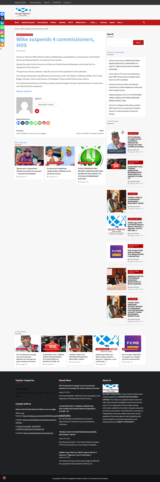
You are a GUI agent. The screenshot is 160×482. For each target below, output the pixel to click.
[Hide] (1, 49)
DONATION (57, 2)
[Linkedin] (27, 123)
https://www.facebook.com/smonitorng (38, 433)
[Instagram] (44, 123)
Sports (112, 22)
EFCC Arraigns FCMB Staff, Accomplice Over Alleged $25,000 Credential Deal (131, 357)
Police (92, 22)
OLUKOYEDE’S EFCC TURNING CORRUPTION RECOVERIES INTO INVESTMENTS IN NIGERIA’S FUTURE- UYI (53, 358)
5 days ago (82, 182)
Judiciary (62, 22)
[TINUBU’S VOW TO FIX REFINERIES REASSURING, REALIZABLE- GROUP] (80, 343)
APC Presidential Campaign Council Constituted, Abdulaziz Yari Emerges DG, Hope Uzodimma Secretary (26, 358)
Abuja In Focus (133, 133)
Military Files (80, 22)
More (119, 22)
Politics (53, 22)
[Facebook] (18, 123)
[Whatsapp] (31, 123)
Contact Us (67, 2)
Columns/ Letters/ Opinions (134, 162)
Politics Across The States (24, 35)
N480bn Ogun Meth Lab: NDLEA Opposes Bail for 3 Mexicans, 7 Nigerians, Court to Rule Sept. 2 (106, 358)
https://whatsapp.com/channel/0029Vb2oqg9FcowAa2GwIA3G (47, 416)
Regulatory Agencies (135, 219)
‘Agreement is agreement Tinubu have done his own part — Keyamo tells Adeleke (29, 171)
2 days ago (127, 362)
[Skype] (2, 40)
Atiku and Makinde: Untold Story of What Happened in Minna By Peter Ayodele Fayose (125, 87)
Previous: (31, 132)
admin (38, 99)
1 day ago (100, 364)
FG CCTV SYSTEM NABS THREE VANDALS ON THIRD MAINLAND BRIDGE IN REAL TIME (125, 98)
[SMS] (35, 123)
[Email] (40, 123)
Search (110, 34)
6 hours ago (48, 364)
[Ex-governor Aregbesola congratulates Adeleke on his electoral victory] (59, 156)
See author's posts (46, 104)
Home (17, 29)
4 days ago (21, 177)
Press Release (42, 22)
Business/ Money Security (134, 246)
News (17, 22)
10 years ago (21, 51)
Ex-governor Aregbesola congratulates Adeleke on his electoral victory (59, 171)
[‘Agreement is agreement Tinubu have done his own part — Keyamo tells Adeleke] (29, 156)
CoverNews (92, 478)
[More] (48, 123)
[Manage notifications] (4, 478)
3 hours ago (21, 364)
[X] (23, 123)
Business (103, 22)
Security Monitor (35, 2)
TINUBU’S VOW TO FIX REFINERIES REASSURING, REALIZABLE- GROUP (78, 357)
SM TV (70, 22)
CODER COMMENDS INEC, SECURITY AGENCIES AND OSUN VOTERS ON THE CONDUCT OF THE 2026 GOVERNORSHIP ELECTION (90, 173)
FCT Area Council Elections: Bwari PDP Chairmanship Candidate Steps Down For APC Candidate (124, 77)
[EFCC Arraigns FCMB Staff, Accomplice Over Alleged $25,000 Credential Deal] (132, 343)
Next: (90, 132)
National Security (28, 22)
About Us (47, 2)
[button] (144, 22)
